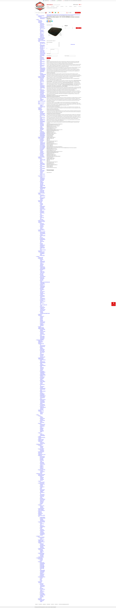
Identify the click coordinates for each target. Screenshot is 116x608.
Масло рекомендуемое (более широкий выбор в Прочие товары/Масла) (42, 337)
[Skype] (52, 21)
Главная (36, 604)
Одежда (41, 560)
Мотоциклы (39, 423)
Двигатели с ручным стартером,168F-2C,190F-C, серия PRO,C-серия (42, 271)
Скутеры (39, 432)
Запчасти (37, 19)
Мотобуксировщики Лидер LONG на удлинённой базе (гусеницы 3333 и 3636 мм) (42, 401)
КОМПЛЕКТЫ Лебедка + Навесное (42, 413)
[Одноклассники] (48, 21)
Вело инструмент (42, 457)
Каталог (48, 6)
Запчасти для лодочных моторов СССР (42, 196)
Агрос (41, 110)
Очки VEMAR (42, 596)
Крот (40, 116)
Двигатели (37, 256)
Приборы (41, 527)
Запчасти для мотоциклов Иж (72, 14)
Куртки (41, 597)
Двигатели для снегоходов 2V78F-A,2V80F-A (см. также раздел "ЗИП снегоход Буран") (42, 308)
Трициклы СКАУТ (42, 349)
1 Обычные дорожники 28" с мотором (42, 471)
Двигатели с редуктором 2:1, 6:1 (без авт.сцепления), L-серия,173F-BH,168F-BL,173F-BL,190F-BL (42, 291)
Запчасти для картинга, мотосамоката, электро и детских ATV (41, 221)
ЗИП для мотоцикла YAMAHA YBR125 (42, 162)
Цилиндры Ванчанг (42, 95)
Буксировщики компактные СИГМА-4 (42, 379)
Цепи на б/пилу (42, 153)
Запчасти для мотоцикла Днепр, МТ (42, 28)
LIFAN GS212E (42, 57)
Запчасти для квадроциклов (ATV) (42, 81)
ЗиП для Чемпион (42, 147)
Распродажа (40, 16)
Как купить (52, 6)
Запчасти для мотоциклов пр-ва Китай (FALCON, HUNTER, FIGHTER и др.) (42, 87)
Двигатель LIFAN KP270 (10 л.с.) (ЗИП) (42, 66)
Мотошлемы (40, 561)
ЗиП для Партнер (42, 145)
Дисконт (75, 6)
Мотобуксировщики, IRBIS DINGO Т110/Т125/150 (43, 188)
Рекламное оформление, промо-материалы (42, 520)
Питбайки (39, 436)
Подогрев (41, 535)
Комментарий (48, 53)
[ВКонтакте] (47, 21)
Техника (37, 414)
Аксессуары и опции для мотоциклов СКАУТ (42, 356)
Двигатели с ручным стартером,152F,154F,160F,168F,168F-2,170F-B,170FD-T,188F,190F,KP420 (45, 282)
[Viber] (49, 21)
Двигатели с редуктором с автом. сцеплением (42, 275)
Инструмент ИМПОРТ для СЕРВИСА (42, 551)
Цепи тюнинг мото (42, 96)
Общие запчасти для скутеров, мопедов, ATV (42, 93)
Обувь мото (41, 588)
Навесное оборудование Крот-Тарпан (42, 128)
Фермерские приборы (41, 553)
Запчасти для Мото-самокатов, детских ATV (42, 224)
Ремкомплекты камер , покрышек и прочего (42, 464)
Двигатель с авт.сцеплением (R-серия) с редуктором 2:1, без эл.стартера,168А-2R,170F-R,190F (43, 303)
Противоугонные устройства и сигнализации (42, 531)
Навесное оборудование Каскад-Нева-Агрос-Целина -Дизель (42, 125)
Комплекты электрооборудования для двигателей (43, 74)
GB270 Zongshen (42, 55)
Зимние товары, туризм (41, 599)
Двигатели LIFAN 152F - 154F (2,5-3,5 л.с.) (42, 43)
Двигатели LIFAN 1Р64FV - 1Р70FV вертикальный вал (42, 52)
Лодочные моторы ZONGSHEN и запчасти (42, 198)
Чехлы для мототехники (41, 510)
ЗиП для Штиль (42, 148)
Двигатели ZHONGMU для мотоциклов (42, 324)
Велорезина (41, 459)
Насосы (41, 205)
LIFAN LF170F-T (42, 58)
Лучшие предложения (41, 15)
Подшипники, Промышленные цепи (42, 213)
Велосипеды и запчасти (39, 444)
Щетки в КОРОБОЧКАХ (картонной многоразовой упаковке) (42, 478)
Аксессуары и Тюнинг (39, 473)
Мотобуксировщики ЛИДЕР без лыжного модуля (42, 376)
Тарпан (41, 130)
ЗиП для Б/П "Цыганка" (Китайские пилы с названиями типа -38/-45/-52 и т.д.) (42, 143)
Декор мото (41, 498)
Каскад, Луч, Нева (42, 115)
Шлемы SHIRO (42, 564)
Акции (37, 14)
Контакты (80, 6)
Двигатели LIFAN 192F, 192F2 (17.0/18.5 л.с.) (42, 49)
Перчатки (41, 559)
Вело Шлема (40, 598)
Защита (41, 578)
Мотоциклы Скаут (42, 346)
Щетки (41, 488)
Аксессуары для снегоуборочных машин (42, 253)
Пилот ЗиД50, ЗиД (42, 106)
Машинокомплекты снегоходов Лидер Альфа (42, 389)
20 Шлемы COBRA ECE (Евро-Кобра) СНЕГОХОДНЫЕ (42, 571)
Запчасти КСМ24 (42, 255)
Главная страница (49, 14)
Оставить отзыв (73, 44)
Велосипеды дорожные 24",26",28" (41, 447)
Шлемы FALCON (42, 562)
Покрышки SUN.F (42, 238)
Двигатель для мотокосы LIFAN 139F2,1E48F (42, 278)
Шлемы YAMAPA (42, 566)
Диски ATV (41, 237)
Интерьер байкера (42, 517)
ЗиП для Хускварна (42, 146)
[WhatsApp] (51, 21)
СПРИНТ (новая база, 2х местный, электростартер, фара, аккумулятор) (42, 352)
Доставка (62, 6)
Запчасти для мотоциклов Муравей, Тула (42, 34)
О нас (66, 6)
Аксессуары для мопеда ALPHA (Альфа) (42, 496)
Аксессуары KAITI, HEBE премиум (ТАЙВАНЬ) (42, 490)
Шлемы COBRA (42, 567)
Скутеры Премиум (42, 435)
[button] (62, 26)
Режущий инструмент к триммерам (42, 151)
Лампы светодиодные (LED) (42, 217)
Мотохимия (41, 219)
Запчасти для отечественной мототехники (40, 21)
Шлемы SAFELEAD (42, 563)
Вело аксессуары (42, 456)
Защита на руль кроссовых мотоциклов (42, 506)
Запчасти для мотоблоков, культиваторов (40, 108)
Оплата (57, 6)
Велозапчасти (40, 455)
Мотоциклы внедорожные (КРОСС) (42, 431)
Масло (41, 202)
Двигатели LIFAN (40, 258)
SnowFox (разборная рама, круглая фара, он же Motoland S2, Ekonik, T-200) (42, 179)
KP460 (41, 56)
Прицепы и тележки (41, 439)
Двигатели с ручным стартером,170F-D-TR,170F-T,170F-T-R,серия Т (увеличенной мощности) (42, 262)
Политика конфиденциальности (64, 604)
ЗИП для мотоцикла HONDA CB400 (42, 160)
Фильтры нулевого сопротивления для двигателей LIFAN (42, 69)
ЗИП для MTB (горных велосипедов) (42, 461)
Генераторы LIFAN (40, 257)
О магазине (48, 604)
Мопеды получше (42, 420)
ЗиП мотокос (42, 149)
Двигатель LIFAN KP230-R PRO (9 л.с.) (42, 71)
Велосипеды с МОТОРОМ (41, 469)
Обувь (41, 579)
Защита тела (41, 583)
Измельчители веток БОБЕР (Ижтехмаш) (42, 555)
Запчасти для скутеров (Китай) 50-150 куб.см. (42, 90)
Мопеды (39, 415)
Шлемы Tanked (42, 565)
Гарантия (70, 6)
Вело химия (41, 458)
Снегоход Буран (42, 190)
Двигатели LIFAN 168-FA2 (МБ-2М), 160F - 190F (42, 46)
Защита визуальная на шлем (42, 524)
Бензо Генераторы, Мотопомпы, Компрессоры (42, 546)
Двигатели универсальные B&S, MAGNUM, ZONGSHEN (41, 327)
